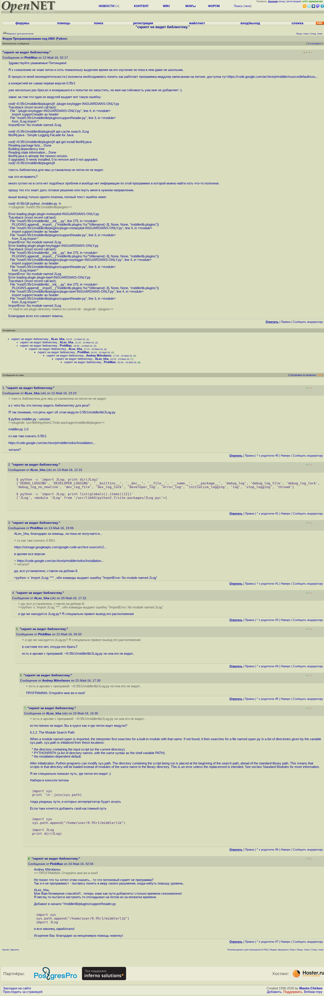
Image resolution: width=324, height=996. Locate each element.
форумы (22, 23)
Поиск (238, 6)
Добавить (274, 992)
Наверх (285, 455)
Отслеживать (315, 43)
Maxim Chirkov (310, 988)
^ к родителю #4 (267, 666)
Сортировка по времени (302, 375)
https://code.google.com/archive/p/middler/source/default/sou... (273, 76)
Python (61, 38)
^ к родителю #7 (267, 941)
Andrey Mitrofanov (98, 355)
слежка (297, 23)
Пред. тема (303, 949)
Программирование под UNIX (34, 38)
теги (247, 6)
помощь (63, 23)
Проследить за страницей (22, 992)
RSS (320, 375)
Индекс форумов (279, 949)
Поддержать (292, 992)
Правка (285, 321)
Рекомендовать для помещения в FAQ (247, 949)
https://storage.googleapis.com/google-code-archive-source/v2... (60, 547)
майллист (197, 23)
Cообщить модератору (308, 321)
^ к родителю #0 (267, 455)
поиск (98, 23)
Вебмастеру (313, 992)
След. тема (317, 949)
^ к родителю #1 (267, 513)
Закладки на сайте (17, 988)
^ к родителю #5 (267, 699)
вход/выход (250, 23)
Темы (292, 949)
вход (282, 1)
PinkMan (30, 57)
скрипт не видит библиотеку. (30, 339)
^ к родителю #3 (267, 620)
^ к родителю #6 (267, 849)
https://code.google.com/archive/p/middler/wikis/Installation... (51, 443)
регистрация (293, 1)
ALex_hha (57, 339)
